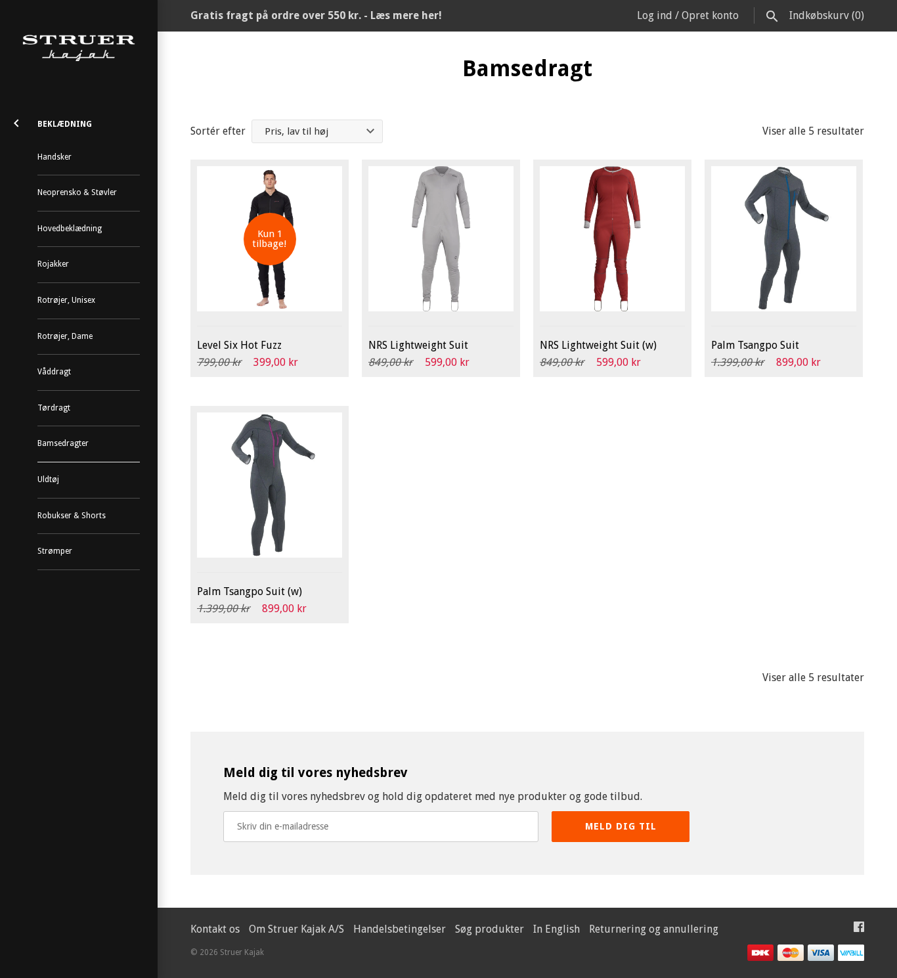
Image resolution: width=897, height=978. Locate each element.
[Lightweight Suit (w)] (612, 238)
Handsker (54, 157)
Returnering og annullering (653, 929)
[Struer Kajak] (79, 48)
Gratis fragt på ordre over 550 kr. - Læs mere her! (316, 15)
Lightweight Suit (418, 345)
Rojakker (53, 264)
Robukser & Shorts (71, 515)
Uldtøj (48, 479)
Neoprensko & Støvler (77, 192)
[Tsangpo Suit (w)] (269, 485)
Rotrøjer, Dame (65, 336)
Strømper (54, 551)
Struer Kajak (242, 952)
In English (556, 929)
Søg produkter (489, 929)
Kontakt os (215, 929)
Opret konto (710, 15)
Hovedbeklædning (69, 228)
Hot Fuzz (239, 345)
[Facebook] (859, 929)
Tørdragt (53, 407)
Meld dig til (621, 826)
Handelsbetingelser (399, 929)
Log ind (654, 15)
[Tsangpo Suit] (783, 238)
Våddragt (54, 371)
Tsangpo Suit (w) (249, 591)
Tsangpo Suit (755, 345)
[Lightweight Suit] (441, 238)
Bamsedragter (63, 443)
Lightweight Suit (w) (598, 345)
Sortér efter (218, 131)
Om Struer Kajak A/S (296, 929)
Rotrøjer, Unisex (66, 300)
